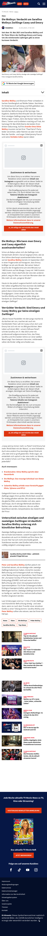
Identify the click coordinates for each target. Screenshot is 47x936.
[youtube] (27, 870)
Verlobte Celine (16, 137)
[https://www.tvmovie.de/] (9, 4)
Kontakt (5, 910)
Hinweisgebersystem (9, 897)
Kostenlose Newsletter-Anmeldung (23, 810)
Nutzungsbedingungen (10, 884)
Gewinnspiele (7, 904)
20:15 (26, 4)
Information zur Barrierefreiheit (13, 894)
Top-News (22, 625)
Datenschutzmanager (9, 891)
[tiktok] (19, 870)
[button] (23, 92)
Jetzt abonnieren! (24, 855)
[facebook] (11, 870)
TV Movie (5, 12)
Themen (5, 907)
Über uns (5, 901)
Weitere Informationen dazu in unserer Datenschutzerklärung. (23, 221)
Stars (16, 12)
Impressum (6, 881)
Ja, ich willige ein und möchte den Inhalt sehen (23, 228)
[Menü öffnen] (44, 4)
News (11, 12)
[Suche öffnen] (39, 4)
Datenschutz (6, 888)
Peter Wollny (7, 611)
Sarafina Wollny (9, 101)
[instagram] (36, 870)
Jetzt (19, 4)
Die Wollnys (22, 620)
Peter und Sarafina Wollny (13, 565)
